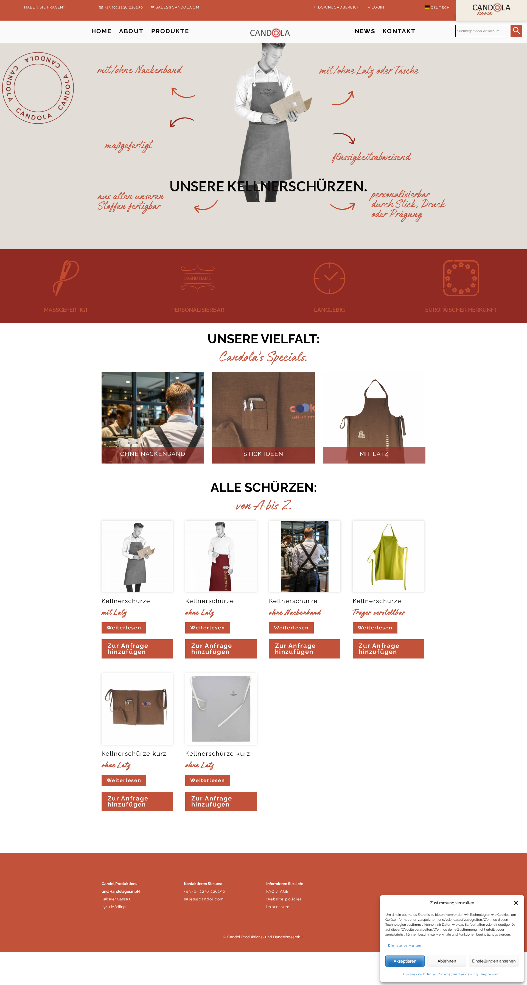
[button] (516, 903)
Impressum (491, 974)
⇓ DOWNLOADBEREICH (336, 7)
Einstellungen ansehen (494, 961)
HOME (101, 31)
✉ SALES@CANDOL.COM (175, 7)
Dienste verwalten (404, 945)
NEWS (365, 31)
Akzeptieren (405, 961)
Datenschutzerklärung (458, 974)
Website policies (284, 899)
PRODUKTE (170, 31)
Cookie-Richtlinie (419, 974)
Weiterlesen (123, 627)
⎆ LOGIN (376, 7)
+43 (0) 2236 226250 (205, 891)
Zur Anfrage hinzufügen (128, 648)
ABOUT (131, 31)
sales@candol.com (204, 899)
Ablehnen (447, 961)
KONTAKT (399, 31)
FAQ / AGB (277, 891)
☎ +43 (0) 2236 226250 (121, 7)
